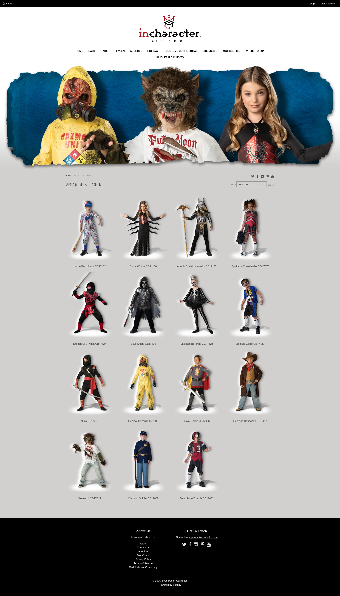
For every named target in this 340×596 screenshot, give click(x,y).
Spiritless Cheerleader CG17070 (250, 266)
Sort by (233, 184)
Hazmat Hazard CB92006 (143, 421)
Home (79, 51)
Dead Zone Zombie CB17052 (197, 498)
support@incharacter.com (203, 537)
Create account (328, 3)
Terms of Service (143, 563)
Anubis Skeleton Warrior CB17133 (196, 266)
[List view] (273, 184)
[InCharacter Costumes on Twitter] (252, 176)
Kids (105, 51)
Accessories (231, 51)
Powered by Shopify (170, 584)
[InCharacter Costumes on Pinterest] (268, 176)
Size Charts (143, 555)
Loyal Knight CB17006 (197, 421)
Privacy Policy (143, 559)
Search (143, 543)
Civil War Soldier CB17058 (143, 498)
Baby (91, 51)
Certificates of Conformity (143, 567)
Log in (313, 3)
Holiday (152, 51)
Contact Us (143, 547)
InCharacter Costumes (175, 580)
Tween (120, 51)
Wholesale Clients (170, 57)
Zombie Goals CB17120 (250, 343)
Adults (135, 51)
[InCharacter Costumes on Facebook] (257, 176)
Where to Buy (255, 51)
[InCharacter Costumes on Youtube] (272, 176)
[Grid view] (269, 184)
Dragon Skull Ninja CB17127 (89, 343)
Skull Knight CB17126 (143, 343)
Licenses (209, 51)
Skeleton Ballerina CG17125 (196, 343)
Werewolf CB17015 (89, 498)
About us (143, 551)
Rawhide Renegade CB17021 (250, 421)
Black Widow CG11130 (143, 266)
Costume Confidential (181, 51)
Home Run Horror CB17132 (89, 266)
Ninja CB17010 (89, 421)
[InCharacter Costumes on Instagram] (262, 176)
